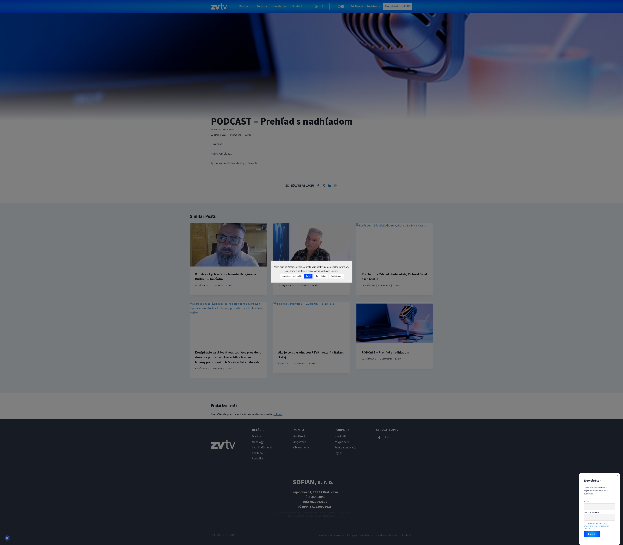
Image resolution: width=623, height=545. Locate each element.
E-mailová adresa (591, 512)
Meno (586, 501)
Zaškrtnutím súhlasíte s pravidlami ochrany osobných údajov (596, 525)
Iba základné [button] (321, 276)
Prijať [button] (308, 276)
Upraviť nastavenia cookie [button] (292, 276)
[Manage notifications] (7, 537)
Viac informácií (336, 276)
